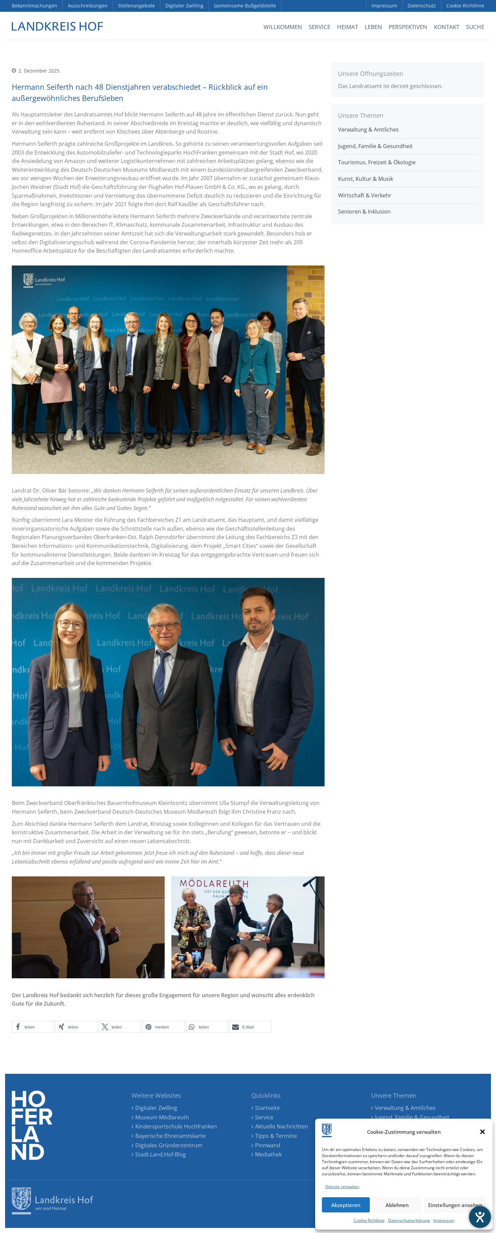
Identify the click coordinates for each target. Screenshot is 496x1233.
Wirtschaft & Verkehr (364, 195)
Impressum (443, 1220)
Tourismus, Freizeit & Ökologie (377, 162)
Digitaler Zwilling (156, 1108)
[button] (482, 1131)
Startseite (267, 1108)
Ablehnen (397, 1205)
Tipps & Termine (276, 1136)
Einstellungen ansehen (455, 1205)
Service (264, 1117)
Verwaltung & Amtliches (368, 129)
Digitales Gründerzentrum (168, 1145)
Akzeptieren (345, 1205)
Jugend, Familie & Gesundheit (375, 146)
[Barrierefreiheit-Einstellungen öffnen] (480, 1217)
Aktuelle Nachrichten (281, 1126)
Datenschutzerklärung (409, 1220)
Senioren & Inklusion (364, 211)
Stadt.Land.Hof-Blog (160, 1154)
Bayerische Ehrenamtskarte (170, 1136)
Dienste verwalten (342, 1186)
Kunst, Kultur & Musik (365, 179)
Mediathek (268, 1154)
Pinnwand (267, 1145)
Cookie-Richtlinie (369, 1220)
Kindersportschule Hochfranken (176, 1126)
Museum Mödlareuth (162, 1117)
